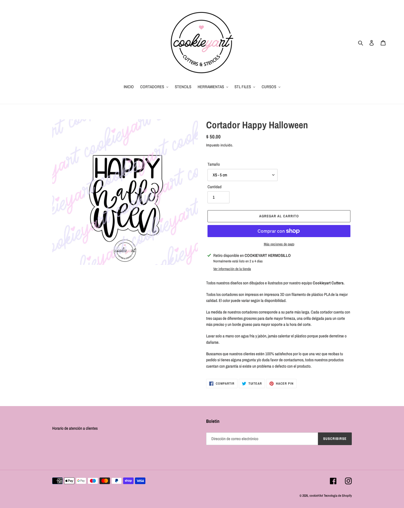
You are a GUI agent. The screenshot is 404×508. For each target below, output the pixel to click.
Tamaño (213, 164)
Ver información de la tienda (232, 269)
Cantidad (214, 187)
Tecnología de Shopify (338, 495)
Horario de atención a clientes (75, 428)
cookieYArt (316, 495)
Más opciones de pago (279, 244)
